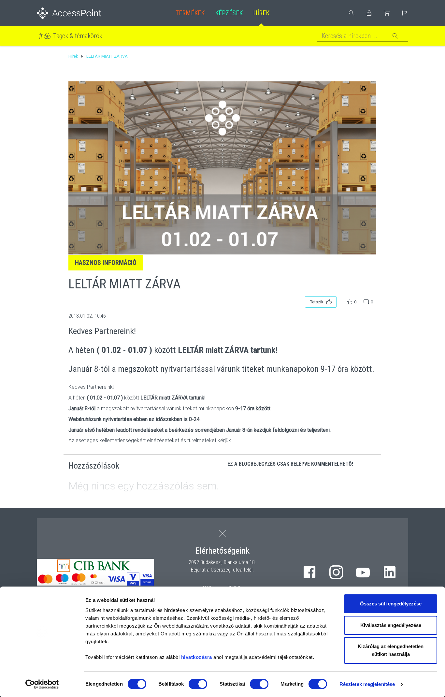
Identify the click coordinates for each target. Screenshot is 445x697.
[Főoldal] (79, 13)
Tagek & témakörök (77, 36)
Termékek (190, 13)
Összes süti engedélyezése (391, 603)
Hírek (261, 13)
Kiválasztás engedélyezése (390, 625)
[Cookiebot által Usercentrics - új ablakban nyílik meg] (42, 684)
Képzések (229, 13)
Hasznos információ (105, 263)
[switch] (198, 684)
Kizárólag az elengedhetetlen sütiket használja (390, 650)
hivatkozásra (196, 657)
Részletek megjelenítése (367, 684)
